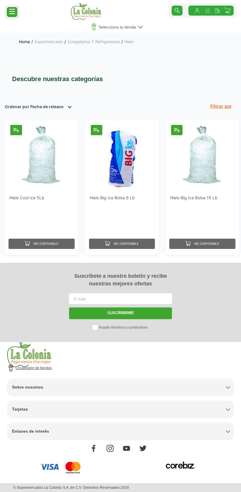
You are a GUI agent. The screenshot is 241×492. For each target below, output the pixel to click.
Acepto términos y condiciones (123, 327)
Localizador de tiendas (34, 368)
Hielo (129, 41)
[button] (12, 11)
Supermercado (48, 41)
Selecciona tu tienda (117, 27)
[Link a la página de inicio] (24, 41)
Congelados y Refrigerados (93, 41)
